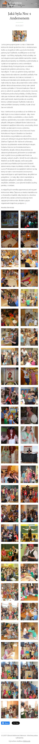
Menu (36, 4)
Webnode (26, 741)
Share (7, 723)
